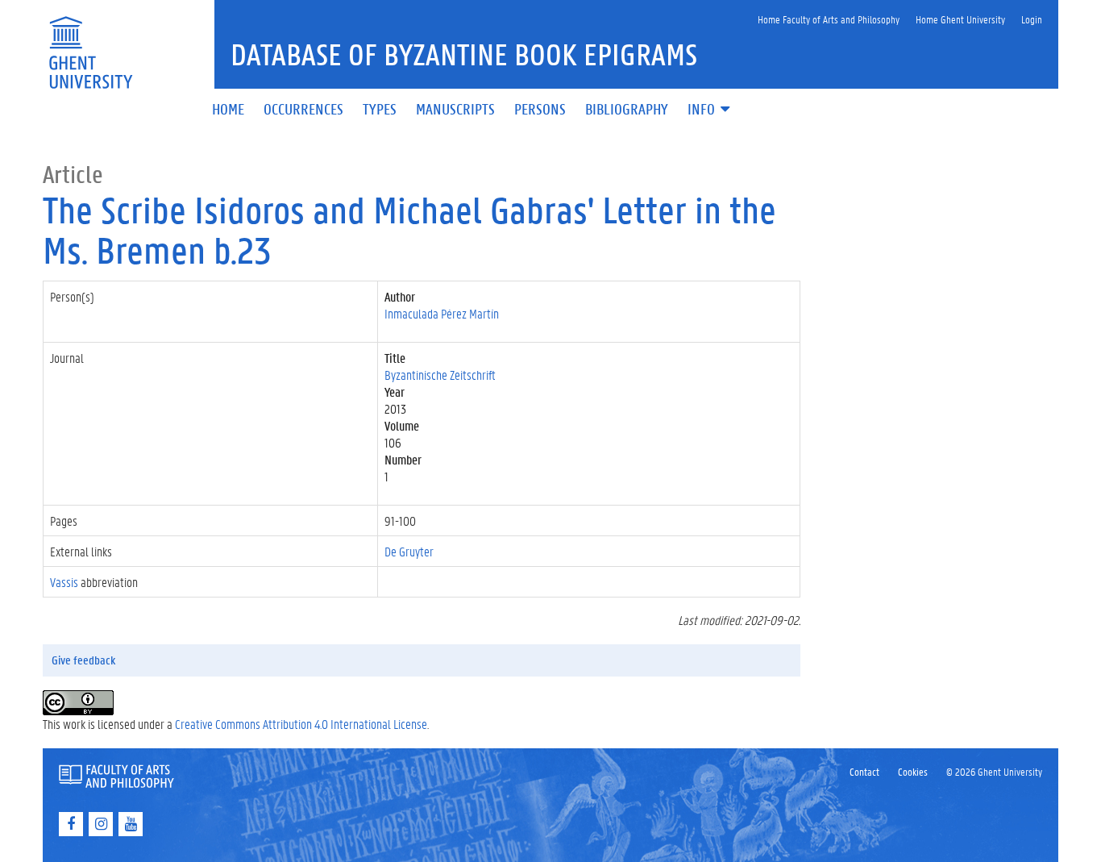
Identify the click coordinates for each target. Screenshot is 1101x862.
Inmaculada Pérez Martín (441, 313)
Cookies (913, 771)
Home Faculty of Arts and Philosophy (828, 19)
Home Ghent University (960, 19)
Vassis (64, 581)
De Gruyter (409, 551)
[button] (710, 110)
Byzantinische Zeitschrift (440, 374)
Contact (864, 771)
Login (1031, 19)
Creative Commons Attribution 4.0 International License (301, 723)
